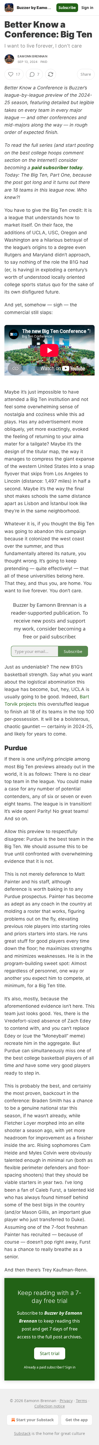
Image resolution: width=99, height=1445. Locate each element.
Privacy (66, 1400)
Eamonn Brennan (32, 56)
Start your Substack (35, 1419)
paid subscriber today (57, 167)
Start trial (49, 1353)
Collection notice (49, 1406)
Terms (81, 1400)
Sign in (87, 7)
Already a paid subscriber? (49, 1367)
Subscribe (67, 7)
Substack (22, 1433)
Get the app (76, 1419)
